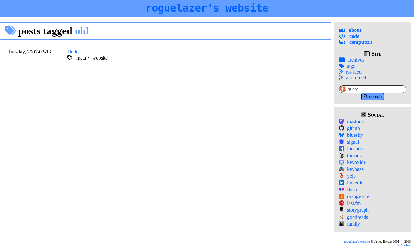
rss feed (354, 72)
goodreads (357, 217)
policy (404, 245)
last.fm (354, 203)
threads (354, 155)
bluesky (355, 135)
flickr (352, 189)
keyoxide (356, 162)
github (353, 128)
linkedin (355, 182)
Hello (73, 51)
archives (355, 60)
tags (351, 66)
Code (353, 36)
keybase (355, 169)
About (354, 30)
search (375, 96)
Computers (360, 42)
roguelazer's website (207, 8)
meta (81, 58)
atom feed (356, 77)
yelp (351, 176)
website (100, 58)
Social (375, 115)
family (353, 224)
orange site (358, 196)
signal (353, 142)
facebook (356, 148)
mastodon (357, 121)
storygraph (358, 210)
